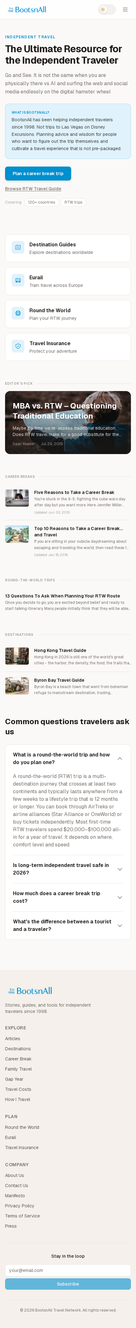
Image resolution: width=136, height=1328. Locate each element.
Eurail (10, 1137)
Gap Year (14, 1079)
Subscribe (68, 1284)
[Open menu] (125, 9)
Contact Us (16, 1185)
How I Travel (17, 1099)
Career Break (18, 1059)
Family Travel (18, 1069)
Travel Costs (18, 1089)
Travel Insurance (22, 1147)
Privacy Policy (19, 1206)
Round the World (22, 1127)
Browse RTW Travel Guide (33, 189)
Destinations (18, 1049)
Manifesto (15, 1195)
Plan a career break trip (38, 173)
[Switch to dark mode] (107, 9)
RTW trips (73, 202)
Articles (12, 1038)
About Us (14, 1175)
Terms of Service (22, 1216)
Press (11, 1226)
